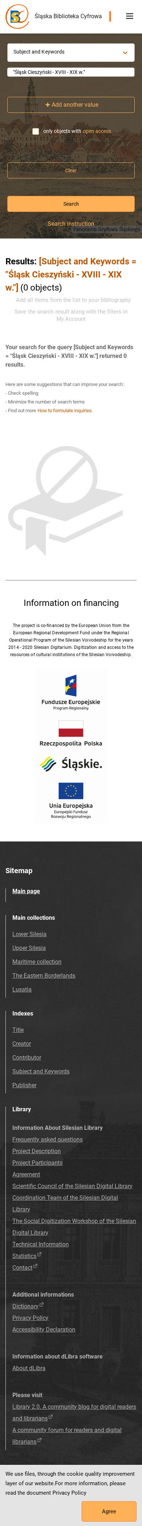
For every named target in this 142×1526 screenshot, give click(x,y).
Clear (71, 170)
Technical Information (40, 1244)
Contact (22, 1267)
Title (18, 1029)
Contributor (26, 1057)
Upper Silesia (29, 948)
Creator (21, 1043)
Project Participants (37, 1162)
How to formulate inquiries (65, 410)
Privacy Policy (30, 1317)
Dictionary (25, 1306)
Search (71, 204)
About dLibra (29, 1368)
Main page (26, 891)
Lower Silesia (29, 934)
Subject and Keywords (41, 1071)
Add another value (75, 104)
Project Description (36, 1151)
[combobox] (71, 72)
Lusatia (22, 989)
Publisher (24, 1085)
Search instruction (71, 224)
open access (97, 131)
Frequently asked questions (47, 1139)
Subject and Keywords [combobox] (38, 52)
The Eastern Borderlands (43, 975)
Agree (109, 1511)
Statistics (24, 1256)
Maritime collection (37, 961)
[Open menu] (130, 16)
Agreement (26, 1174)
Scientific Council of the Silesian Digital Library (72, 1186)
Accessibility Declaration (43, 1329)
